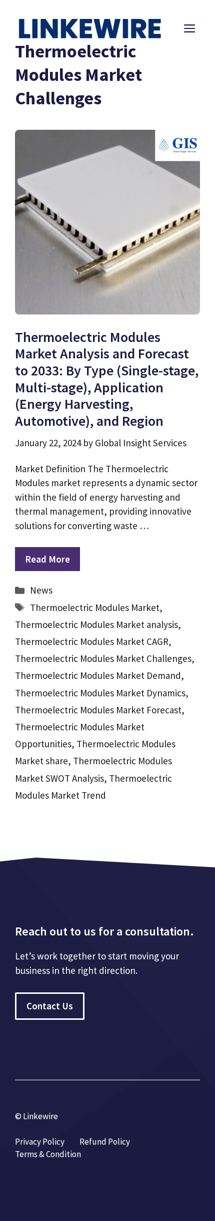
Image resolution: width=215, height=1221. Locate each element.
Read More (47, 559)
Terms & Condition (48, 1154)
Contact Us (49, 1006)
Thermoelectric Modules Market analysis (96, 624)
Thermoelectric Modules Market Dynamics (100, 693)
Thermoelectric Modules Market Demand (98, 675)
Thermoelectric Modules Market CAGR (91, 641)
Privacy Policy (39, 1141)
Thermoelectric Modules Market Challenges (103, 658)
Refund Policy (105, 1141)
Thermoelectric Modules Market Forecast (98, 710)
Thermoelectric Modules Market (95, 607)
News (41, 590)
